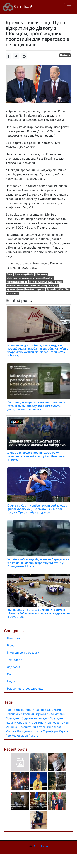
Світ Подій (22, 6)
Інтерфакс (12, 293)
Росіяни (28, 714)
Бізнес (11, 645)
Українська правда (17, 281)
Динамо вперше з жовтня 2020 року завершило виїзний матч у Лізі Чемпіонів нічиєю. (36, 456)
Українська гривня (57, 722)
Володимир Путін (24, 274)
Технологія (14, 660)
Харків (63, 731)
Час (67, 289)
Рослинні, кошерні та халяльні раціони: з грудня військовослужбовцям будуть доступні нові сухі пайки (36, 405)
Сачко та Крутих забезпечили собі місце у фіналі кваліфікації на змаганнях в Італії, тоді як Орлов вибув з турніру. (37, 509)
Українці (38, 709)
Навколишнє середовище (25, 688)
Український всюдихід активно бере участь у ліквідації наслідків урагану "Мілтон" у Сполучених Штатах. (38, 562)
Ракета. (34, 735)
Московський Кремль (41, 281)
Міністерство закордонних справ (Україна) (30, 278)
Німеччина (41, 274)
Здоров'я (13, 667)
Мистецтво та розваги (23, 652)
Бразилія (51, 289)
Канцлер (54, 285)
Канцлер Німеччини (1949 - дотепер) (27, 285)
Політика (65, 55)
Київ (28, 709)
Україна (19, 709)
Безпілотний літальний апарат (40, 727)
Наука (11, 681)
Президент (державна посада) (27, 718)
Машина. (12, 727)
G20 (60, 289)
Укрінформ (50, 731)
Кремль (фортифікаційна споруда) (25, 289)
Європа (22, 722)
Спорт (11, 674)
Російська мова (17, 735)
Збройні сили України (50, 714)
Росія (9, 274)
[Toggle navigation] (69, 6)
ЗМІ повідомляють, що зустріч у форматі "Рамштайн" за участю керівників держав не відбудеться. (38, 613)
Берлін (58, 281)
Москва (11, 731)
